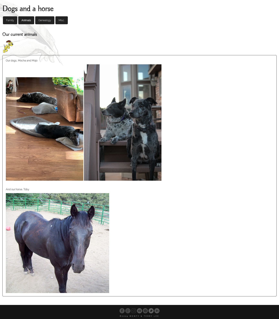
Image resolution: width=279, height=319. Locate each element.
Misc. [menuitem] (62, 20)
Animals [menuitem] (26, 20)
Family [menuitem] (10, 20)
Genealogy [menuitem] (44, 20)
